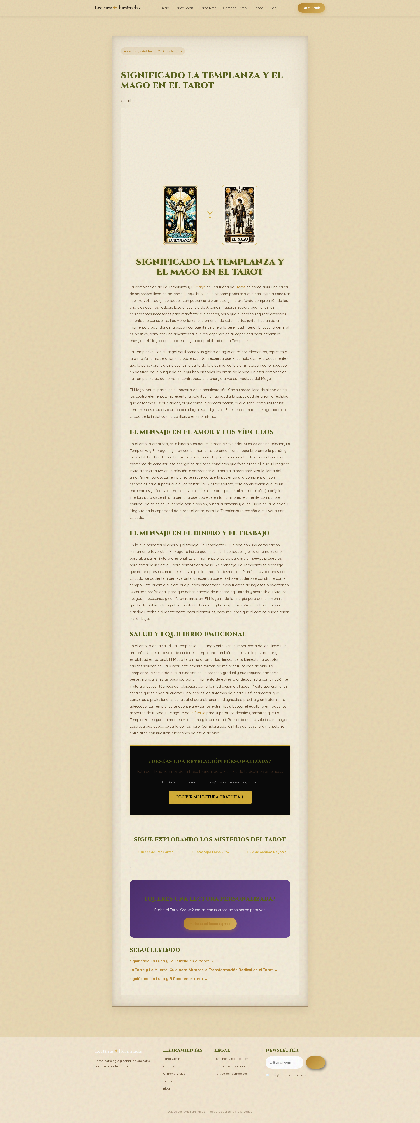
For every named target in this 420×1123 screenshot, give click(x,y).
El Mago (198, 287)
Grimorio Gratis (235, 8)
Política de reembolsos (231, 1073)
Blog (272, 8)
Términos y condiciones (231, 1059)
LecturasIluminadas (117, 8)
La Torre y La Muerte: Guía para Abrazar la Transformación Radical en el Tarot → (204, 969)
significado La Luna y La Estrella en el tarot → (172, 961)
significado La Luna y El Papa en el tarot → (169, 978)
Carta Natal (208, 8)
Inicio (165, 8)
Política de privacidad (230, 1066)
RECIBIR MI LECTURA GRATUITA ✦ (210, 797)
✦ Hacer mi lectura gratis (210, 924)
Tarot (240, 287)
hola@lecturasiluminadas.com (290, 1075)
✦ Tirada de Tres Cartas (155, 852)
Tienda (258, 8)
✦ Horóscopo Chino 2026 (210, 852)
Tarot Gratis (184, 8)
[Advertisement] (210, 150)
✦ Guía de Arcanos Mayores (265, 852)
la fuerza (198, 712)
